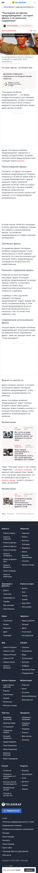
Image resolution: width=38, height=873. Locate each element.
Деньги (6, 590)
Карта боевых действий (8, 686)
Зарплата (25, 533)
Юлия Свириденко (10, 759)
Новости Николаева (7, 575)
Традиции (25, 729)
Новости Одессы (9, 546)
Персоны (6, 713)
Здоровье (24, 616)
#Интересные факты (25, 514)
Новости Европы (10, 647)
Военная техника (10, 705)
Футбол (25, 588)
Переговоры (8, 694)
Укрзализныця (8, 609)
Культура (25, 662)
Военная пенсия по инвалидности (10, 783)
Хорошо (29, 870)
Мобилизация (26, 680)
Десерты (25, 781)
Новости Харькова (7, 538)
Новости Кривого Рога (10, 560)
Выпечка (25, 770)
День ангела (26, 736)
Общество (24, 529)
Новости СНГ (8, 658)
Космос (6, 624)
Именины (25, 740)
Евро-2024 (26, 603)
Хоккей (24, 599)
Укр (35, 2)
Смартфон (7, 635)
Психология (26, 632)
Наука (4, 616)
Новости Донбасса (7, 566)
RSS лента (7, 855)
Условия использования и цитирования (18, 829)
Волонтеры (7, 702)
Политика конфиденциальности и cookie (18, 822)
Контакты (6, 840)
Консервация (27, 774)
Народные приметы (26, 724)
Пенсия (5, 766)
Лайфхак (25, 666)
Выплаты (25, 540)
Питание (25, 624)
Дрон (5, 632)
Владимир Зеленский (7, 718)
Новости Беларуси (7, 667)
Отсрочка (25, 692)
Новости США (8, 651)
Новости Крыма (9, 571)
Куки (18, 870)
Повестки (25, 685)
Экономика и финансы (7, 585)
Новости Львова (9, 550)
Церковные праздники (26, 718)
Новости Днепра (9, 543)
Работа (24, 537)
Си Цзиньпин (8, 727)
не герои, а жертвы (23, 470)
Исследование (27, 635)
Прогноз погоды (28, 565)
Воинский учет (27, 700)
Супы (24, 778)
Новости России (9, 655)
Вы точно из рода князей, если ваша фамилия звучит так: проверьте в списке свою (24, 436)
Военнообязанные (29, 696)
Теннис (24, 596)
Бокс (24, 592)
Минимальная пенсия (8, 789)
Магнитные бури (28, 669)
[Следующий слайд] (36, 7)
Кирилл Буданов (9, 742)
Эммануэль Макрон (7, 731)
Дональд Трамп (9, 723)
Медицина (26, 548)
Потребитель (27, 651)
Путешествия (27, 658)
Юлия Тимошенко (10, 749)
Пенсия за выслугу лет (8, 794)
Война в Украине (9, 680)
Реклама (6, 833)
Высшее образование (27, 556)
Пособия (25, 561)
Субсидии (26, 544)
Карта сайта (7, 848)
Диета (24, 628)
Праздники (24, 713)
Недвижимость (9, 598)
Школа (24, 552)
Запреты (25, 732)
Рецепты (24, 766)
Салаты (25, 785)
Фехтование (26, 607)
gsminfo (21, 161)
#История (11, 514)
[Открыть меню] (3, 2)
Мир (3, 643)
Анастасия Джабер (12, 25)
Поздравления (27, 673)
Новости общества (18, 446)
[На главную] (19, 2)
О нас (5, 818)
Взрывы (6, 691)
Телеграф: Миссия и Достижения (15, 851)
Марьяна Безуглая (6, 754)
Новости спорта (27, 584)
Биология (7, 628)
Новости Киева (9, 533)
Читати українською (9, 30)
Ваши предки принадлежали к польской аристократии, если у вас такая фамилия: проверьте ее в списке (24, 455)
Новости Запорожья (7, 555)
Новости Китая (9, 662)
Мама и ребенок (28, 621)
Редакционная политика (12, 825)
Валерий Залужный (7, 737)
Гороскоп (25, 647)
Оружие (6, 698)
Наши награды (8, 837)
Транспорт (7, 594)
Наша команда (8, 844)
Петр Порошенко (10, 745)
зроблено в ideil (7, 866)
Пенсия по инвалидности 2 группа (9, 776)
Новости (5, 529)
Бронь (24, 689)
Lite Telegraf (18, 428)
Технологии (7, 621)
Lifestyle (23, 643)
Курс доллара (8, 605)
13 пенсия (7, 770)
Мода (24, 655)
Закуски (25, 789)
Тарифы (6, 601)
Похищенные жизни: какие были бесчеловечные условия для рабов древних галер (23, 503)
